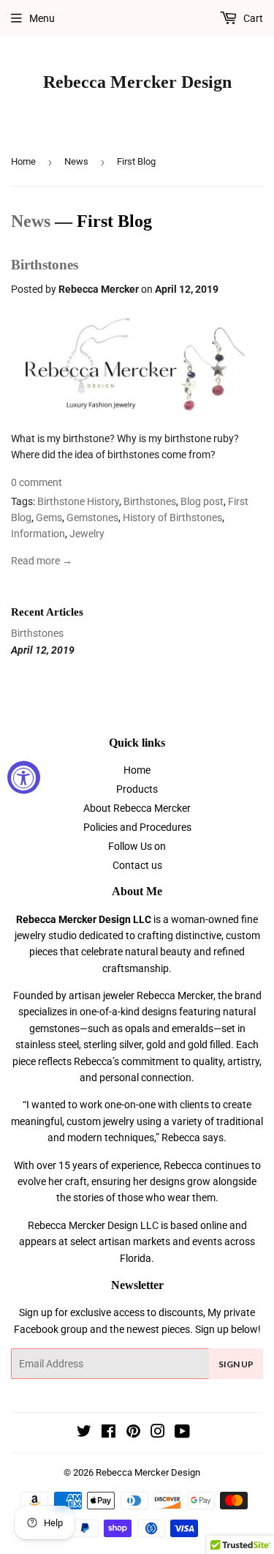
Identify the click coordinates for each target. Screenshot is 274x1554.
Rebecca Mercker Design (137, 81)
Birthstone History (78, 501)
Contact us (137, 865)
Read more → (41, 561)
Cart (252, 18)
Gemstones (92, 517)
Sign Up (236, 1364)
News (76, 161)
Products (137, 789)
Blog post (202, 501)
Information (38, 533)
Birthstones (44, 264)
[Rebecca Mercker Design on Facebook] (108, 1433)
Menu (42, 18)
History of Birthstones (172, 517)
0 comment (36, 482)
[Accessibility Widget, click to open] (23, 777)
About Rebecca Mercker (137, 808)
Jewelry (86, 533)
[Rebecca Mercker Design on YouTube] (182, 1433)
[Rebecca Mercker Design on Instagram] (158, 1433)
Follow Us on (137, 846)
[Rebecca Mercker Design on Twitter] (84, 1433)
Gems (49, 517)
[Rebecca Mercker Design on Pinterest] (133, 1433)
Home (23, 161)
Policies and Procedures (137, 827)
